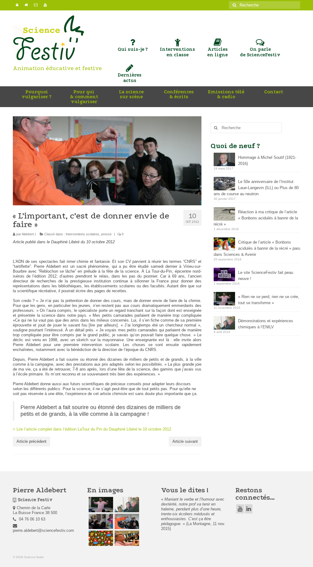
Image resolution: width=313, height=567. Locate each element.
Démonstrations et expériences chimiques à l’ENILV (265, 324)
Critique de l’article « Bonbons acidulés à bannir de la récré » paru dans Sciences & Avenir (257, 248)
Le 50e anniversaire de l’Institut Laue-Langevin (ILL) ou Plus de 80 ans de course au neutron (256, 187)
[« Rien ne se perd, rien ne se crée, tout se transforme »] (100, 504)
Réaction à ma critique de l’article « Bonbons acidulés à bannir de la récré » (256, 218)
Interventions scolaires (82, 234)
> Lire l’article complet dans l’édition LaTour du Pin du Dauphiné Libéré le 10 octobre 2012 (92, 429)
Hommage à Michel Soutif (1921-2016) (267, 160)
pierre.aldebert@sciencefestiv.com (43, 530)
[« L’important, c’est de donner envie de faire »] (126, 521)
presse (106, 234)
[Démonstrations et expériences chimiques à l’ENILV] (126, 504)
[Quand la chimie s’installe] (100, 521)
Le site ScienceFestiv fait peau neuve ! (265, 275)
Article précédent (31, 441)
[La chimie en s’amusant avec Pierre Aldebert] (126, 538)
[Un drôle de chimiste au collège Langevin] (100, 538)
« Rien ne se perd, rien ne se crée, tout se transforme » (268, 299)
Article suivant (185, 441)
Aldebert (28, 234)
